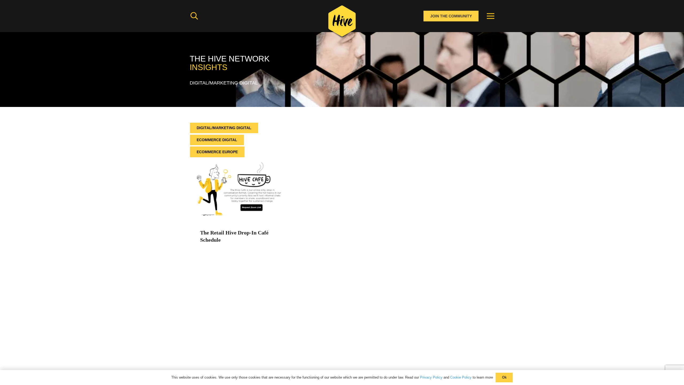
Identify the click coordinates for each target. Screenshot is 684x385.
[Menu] (490, 16)
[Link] (342, 22)
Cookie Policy (461, 377)
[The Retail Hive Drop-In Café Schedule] (237, 161)
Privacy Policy (431, 377)
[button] (194, 16)
